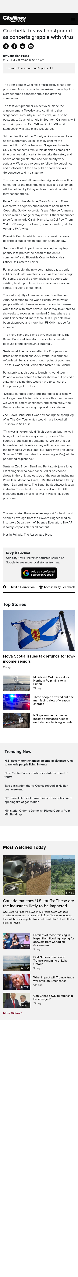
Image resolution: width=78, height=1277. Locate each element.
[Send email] (31, 46)
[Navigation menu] (73, 19)
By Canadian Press (16, 56)
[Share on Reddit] (22, 46)
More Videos (11, 1013)
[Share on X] (6, 46)
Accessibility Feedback (59, 587)
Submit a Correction (21, 587)
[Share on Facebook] (14, 46)
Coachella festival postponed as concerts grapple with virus (38, 34)
